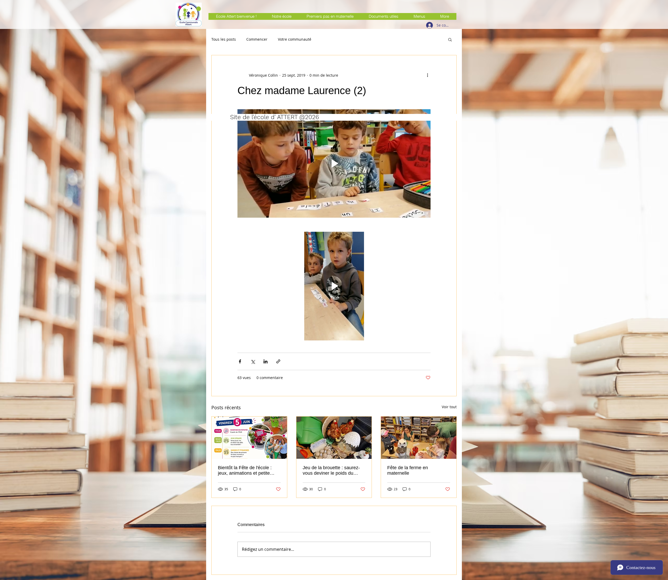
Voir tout (449, 406)
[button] (450, 39)
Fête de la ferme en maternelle (407, 470)
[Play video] (334, 163)
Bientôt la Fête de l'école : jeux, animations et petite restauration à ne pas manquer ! (245, 470)
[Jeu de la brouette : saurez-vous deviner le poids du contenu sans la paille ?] (334, 438)
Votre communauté (294, 39)
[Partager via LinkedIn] (265, 361)
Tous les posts (223, 39)
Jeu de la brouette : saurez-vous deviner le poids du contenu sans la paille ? (331, 470)
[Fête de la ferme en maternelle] (418, 438)
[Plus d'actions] (427, 75)
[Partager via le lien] (278, 361)
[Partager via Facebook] (239, 361)
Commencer (256, 39)
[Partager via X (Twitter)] (252, 361)
